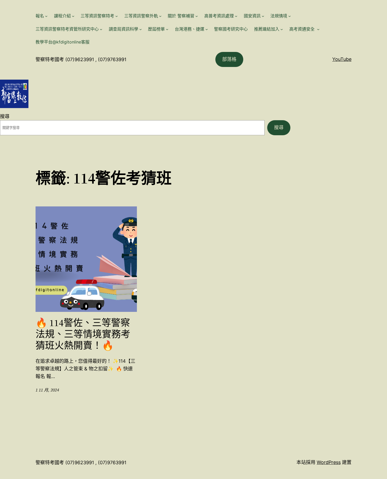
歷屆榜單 (156, 29)
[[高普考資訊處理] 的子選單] (236, 16)
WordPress (329, 462)
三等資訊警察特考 (97, 15)
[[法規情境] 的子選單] (289, 16)
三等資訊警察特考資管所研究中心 (67, 29)
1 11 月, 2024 (47, 390)
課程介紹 (62, 15)
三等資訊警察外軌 (141, 15)
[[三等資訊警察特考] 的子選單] (116, 16)
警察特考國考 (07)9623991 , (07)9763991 (81, 59)
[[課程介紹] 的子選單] (73, 16)
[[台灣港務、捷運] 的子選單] (206, 29)
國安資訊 (252, 15)
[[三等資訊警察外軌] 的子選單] (160, 16)
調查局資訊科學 (123, 29)
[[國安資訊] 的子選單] (263, 16)
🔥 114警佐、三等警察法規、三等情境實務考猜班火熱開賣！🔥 (83, 334)
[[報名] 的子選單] (46, 16)
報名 (40, 15)
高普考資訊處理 (219, 15)
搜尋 (4, 116)
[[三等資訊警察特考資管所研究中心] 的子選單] (101, 29)
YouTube (341, 59)
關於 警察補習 (181, 15)
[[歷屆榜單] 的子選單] (167, 29)
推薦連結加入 (266, 29)
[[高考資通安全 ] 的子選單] (318, 29)
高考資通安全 (302, 29)
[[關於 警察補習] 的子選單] (196, 16)
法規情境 (278, 15)
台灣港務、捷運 (189, 29)
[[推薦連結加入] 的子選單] (281, 29)
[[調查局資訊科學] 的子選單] (140, 29)
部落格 (229, 59)
